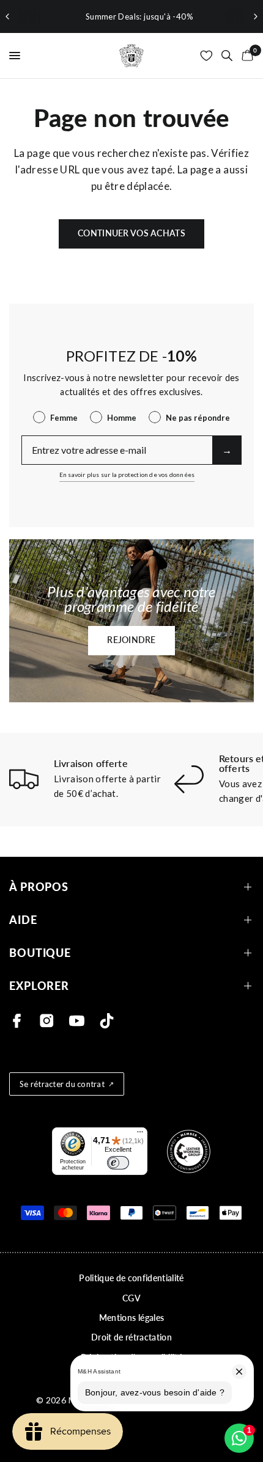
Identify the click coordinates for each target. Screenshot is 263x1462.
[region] (131, 16)
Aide (23, 920)
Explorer (39, 986)
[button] (131, 640)
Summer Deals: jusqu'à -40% (131, 16)
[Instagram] (46, 1020)
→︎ (227, 450)
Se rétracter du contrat (62, 1084)
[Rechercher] (227, 55)
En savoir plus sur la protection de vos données (126, 474)
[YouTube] (76, 1020)
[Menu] (140, 1134)
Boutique (40, 953)
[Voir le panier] (245, 55)
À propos (39, 887)
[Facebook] (16, 1020)
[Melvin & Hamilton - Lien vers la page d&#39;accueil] (131, 55)
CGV (131, 1298)
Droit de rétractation (131, 1337)
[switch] (118, 1162)
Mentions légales (131, 1317)
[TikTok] (106, 1020)
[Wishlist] (206, 55)
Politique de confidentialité (131, 1278)
